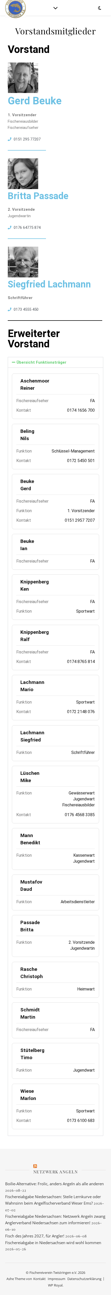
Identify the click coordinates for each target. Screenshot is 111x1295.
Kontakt (39, 1278)
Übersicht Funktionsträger (41, 362)
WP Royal (55, 1285)
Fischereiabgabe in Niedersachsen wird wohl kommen (53, 1242)
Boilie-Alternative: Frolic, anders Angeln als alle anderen (54, 1183)
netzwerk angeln (55, 1171)
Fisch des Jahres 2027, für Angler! (34, 1235)
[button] (55, 362)
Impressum (56, 1278)
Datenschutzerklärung (84, 1278)
